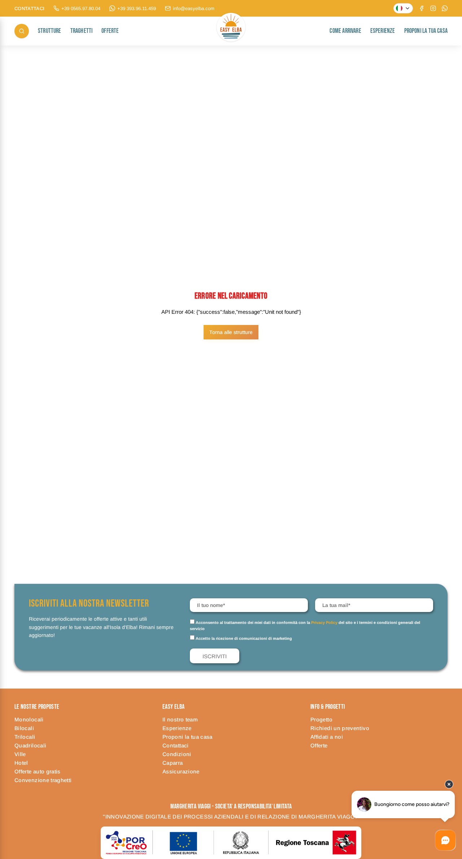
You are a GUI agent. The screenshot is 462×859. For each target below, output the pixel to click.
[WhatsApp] (445, 8)
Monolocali (29, 719)
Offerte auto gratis (37, 771)
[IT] (403, 8)
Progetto (321, 719)
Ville (20, 754)
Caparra (172, 763)
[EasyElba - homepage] (231, 31)
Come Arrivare (345, 31)
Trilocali (24, 737)
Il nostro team (180, 719)
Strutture (49, 31)
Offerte (110, 31)
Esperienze (382, 31)
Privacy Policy (324, 622)
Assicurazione (181, 771)
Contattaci (175, 745)
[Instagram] (433, 8)
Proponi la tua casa (426, 31)
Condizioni (176, 754)
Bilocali (24, 728)
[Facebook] (421, 8)
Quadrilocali (30, 745)
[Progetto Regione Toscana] (231, 843)
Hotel (21, 763)
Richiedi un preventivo (339, 728)
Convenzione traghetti (43, 780)
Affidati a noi (326, 737)
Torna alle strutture (231, 332)
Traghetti (81, 31)
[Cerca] (21, 31)
